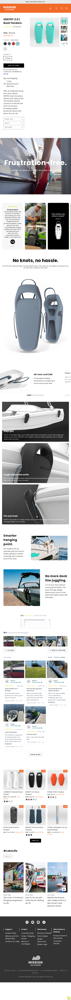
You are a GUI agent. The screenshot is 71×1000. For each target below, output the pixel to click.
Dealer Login (42, 944)
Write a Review (59, 650)
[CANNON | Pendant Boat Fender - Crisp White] (11, 801)
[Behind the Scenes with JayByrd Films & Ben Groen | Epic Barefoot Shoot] (57, 877)
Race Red (13, 43)
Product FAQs (10, 933)
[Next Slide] (66, 641)
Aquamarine (17, 43)
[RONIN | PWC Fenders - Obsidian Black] (48, 797)
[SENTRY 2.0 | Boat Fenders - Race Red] (31, 799)
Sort (50, 657)
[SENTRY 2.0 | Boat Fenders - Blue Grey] (29, 799)
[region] (35, 641)
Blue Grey (9, 43)
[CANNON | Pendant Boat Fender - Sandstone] (9, 801)
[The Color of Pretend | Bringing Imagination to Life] (13, 877)
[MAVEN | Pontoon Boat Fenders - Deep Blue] (29, 835)
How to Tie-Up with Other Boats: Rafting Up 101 (34, 900)
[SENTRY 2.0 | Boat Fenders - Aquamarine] (33, 799)
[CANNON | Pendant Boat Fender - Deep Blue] (7, 801)
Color (10, 40)
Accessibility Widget (49, 970)
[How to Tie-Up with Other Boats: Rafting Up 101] (35, 877)
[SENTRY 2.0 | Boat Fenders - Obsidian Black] (26, 799)
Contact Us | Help (12, 941)
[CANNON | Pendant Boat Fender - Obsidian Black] (4, 801)
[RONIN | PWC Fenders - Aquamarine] (55, 797)
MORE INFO (9, 119)
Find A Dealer (42, 936)
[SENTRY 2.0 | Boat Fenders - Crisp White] (36, 799)
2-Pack (7, 58)
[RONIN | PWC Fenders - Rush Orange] (53, 797)
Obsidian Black (5, 43)
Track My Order (27, 933)
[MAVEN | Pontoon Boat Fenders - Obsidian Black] (26, 835)
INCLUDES (8, 127)
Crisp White (5, 49)
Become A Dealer (44, 933)
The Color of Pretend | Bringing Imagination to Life (13, 900)
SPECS (7, 123)
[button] (13, 27)
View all (35, 840)
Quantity (7, 54)
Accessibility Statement (28, 970)
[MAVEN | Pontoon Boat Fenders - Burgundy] (31, 835)
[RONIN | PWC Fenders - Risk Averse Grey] (51, 797)
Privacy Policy (10, 970)
